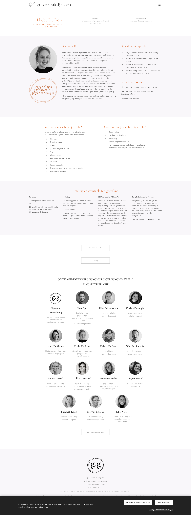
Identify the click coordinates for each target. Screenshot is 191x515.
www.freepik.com (124, 491)
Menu (160, 4)
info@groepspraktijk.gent (95, 484)
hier (148, 219)
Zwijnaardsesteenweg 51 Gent (95, 481)
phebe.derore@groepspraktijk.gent (95, 21)
